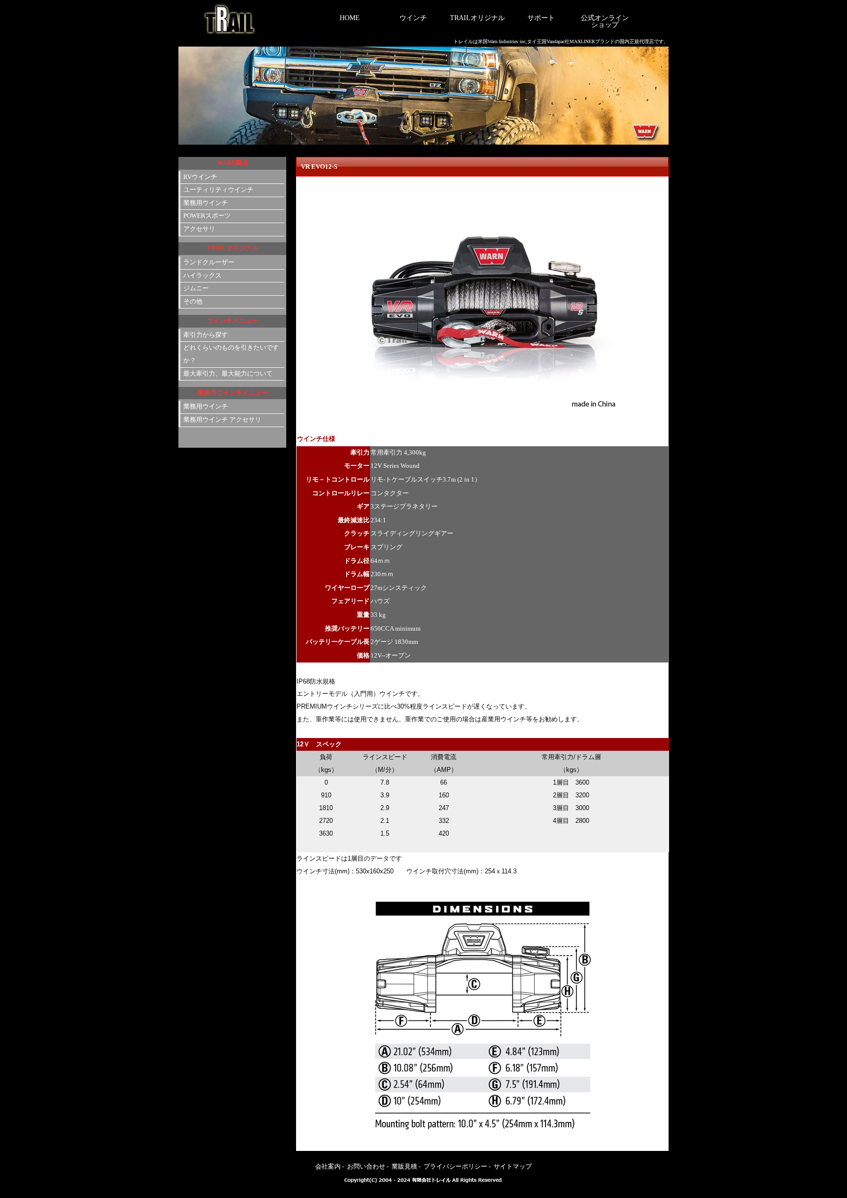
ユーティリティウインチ (218, 189)
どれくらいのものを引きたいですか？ (231, 354)
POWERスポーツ (207, 215)
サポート (541, 18)
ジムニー (196, 288)
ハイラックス (202, 275)
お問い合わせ (366, 1166)
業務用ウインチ (205, 203)
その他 (192, 301)
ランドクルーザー (208, 262)
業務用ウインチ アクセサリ (222, 419)
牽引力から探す (205, 334)
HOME (350, 18)
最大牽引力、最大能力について (228, 373)
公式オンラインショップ (605, 21)
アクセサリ (199, 229)
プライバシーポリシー (455, 1166)
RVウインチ (200, 177)
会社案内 (328, 1166)
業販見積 (404, 1166)
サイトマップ (513, 1166)
